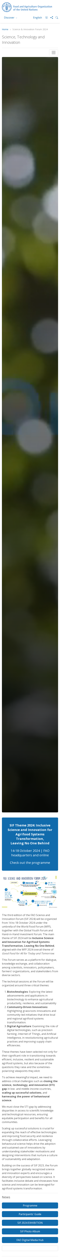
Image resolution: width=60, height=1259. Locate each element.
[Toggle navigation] (53, 52)
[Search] (55, 17)
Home (5, 29)
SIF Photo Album (30, 1231)
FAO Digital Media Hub (30, 1240)
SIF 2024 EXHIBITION (30, 1223)
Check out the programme (30, 862)
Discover (9, 17)
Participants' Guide (30, 1214)
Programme (30, 1205)
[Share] (50, 17)
